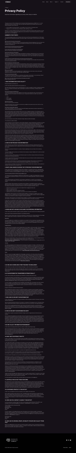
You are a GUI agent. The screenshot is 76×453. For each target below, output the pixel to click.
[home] (8, 2)
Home (43, 1)
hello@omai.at (13, 441)
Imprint (70, 447)
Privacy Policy (65, 447)
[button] (51, 2)
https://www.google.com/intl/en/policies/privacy (31, 250)
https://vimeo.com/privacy (25, 260)
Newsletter (68, 1)
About (47, 1)
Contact (61, 1)
